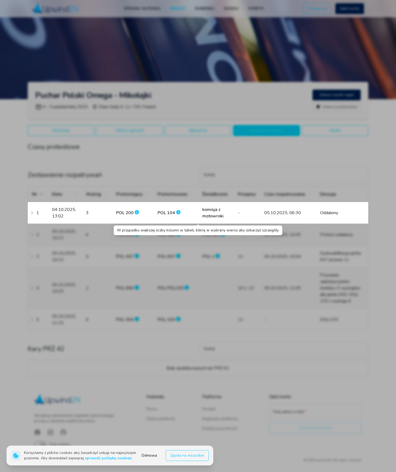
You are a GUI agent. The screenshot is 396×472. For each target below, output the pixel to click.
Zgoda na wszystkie (187, 455)
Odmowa (149, 455)
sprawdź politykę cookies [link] (108, 458)
